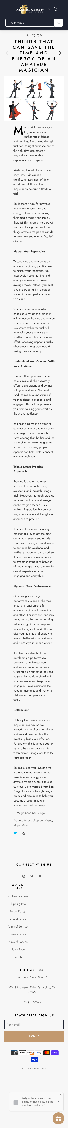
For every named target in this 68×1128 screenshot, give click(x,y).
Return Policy (17, 911)
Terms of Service (18, 926)
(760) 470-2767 (31, 1002)
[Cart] (56, 9)
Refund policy (17, 919)
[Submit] (59, 22)
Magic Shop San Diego (38, 820)
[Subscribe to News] (23, 833)
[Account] (49, 9)
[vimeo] (40, 876)
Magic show (20, 825)
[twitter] (32, 876)
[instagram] (24, 876)
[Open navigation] (8, 9)
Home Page (18, 949)
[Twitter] (15, 833)
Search (18, 957)
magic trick (34, 314)
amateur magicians (24, 610)
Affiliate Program (18, 896)
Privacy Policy (18, 934)
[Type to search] (30, 23)
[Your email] (34, 1024)
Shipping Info (18, 904)
